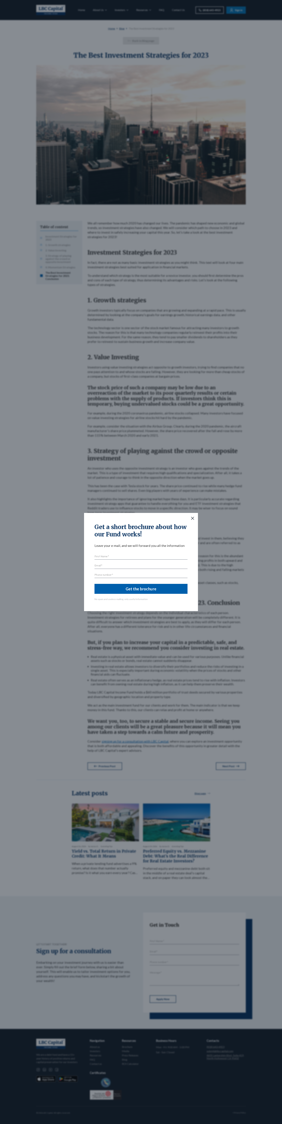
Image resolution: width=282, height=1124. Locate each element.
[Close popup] (192, 518)
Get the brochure (141, 588)
